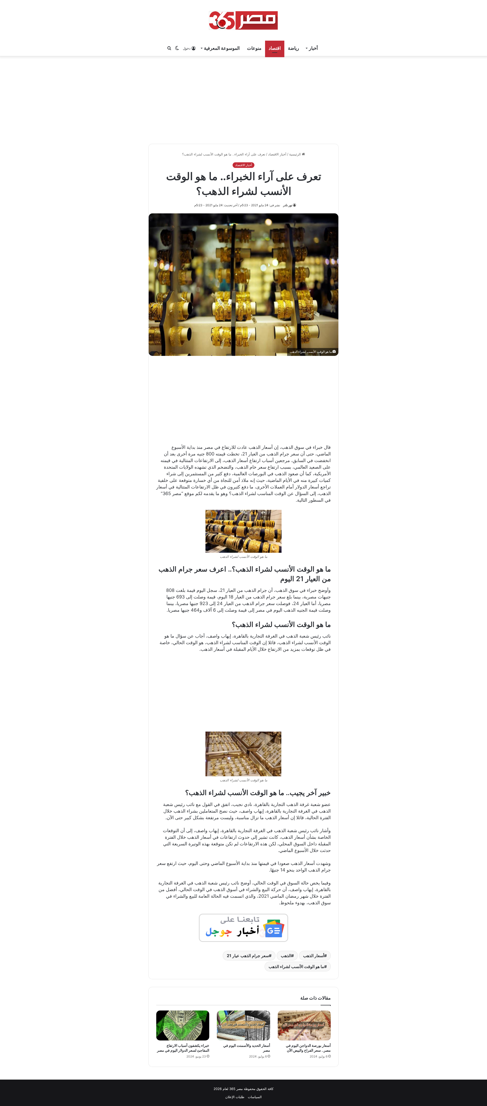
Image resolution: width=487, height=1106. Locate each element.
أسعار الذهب (313, 955)
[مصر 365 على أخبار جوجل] (243, 927)
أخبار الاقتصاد (277, 154)
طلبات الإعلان (234, 1097)
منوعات (254, 48)
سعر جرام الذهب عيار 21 (248, 955)
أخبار (313, 48)
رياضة (293, 48)
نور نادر (287, 205)
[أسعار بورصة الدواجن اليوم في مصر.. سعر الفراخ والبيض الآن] (304, 1025)
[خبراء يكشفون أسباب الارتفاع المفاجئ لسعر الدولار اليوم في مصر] (182, 1025)
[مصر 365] (243, 20)
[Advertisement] (243, 99)
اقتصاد (275, 48)
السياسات (255, 1097)
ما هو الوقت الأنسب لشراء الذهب (296, 966)
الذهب (286, 955)
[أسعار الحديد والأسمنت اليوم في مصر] (243, 1025)
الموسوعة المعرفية (222, 48)
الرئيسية (295, 154)
